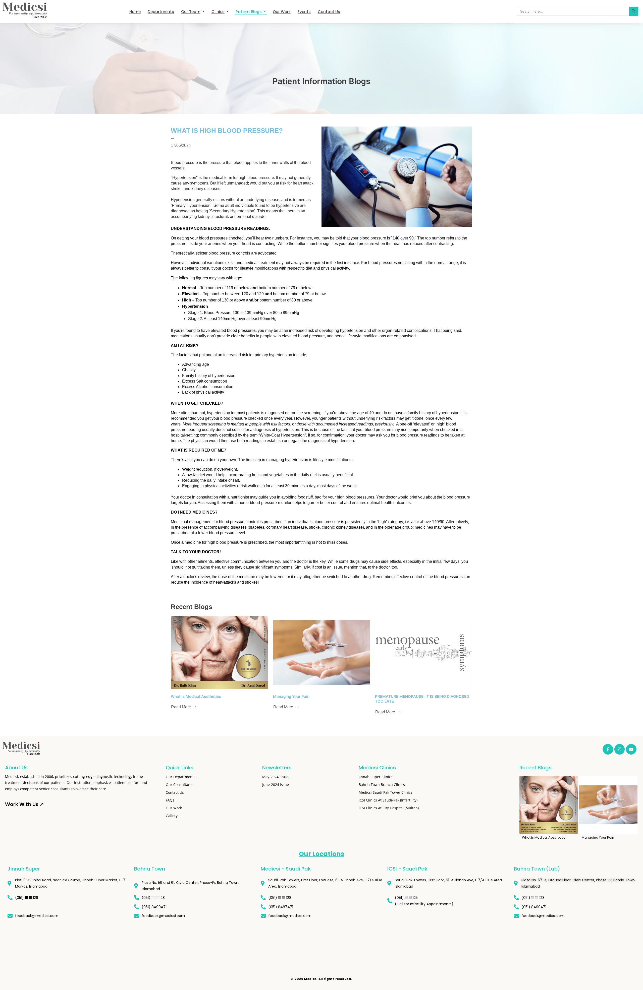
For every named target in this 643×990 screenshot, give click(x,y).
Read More (181, 707)
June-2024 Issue (275, 784)
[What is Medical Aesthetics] (219, 652)
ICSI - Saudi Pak (407, 868)
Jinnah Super (24, 868)
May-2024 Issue (275, 776)
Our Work (174, 808)
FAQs (170, 800)
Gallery (172, 815)
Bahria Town (149, 868)
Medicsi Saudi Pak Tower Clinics (385, 792)
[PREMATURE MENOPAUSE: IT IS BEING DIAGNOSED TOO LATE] (423, 652)
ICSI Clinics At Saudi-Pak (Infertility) (388, 800)
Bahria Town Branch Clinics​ (382, 784)
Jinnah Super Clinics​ (376, 776)
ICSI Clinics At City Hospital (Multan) (389, 808)
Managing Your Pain (291, 696)
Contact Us (175, 792)
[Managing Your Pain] (321, 652)
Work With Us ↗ (24, 804)
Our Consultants (179, 784)
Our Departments (180, 776)
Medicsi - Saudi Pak (286, 868)
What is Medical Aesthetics (196, 696)
